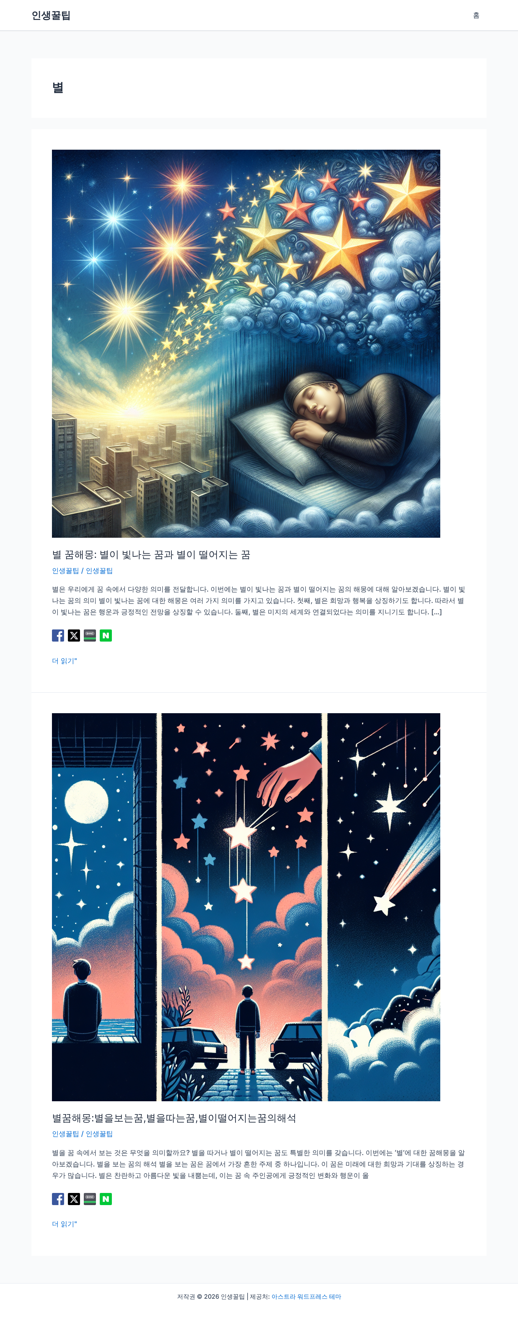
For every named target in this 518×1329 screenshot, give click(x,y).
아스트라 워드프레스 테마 (306, 1296)
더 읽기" (64, 661)
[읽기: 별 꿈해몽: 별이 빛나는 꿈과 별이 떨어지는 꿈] (246, 343)
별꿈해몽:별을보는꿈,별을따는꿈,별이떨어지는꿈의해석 (174, 1118)
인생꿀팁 (51, 15)
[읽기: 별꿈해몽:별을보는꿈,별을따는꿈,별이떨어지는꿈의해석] (246, 907)
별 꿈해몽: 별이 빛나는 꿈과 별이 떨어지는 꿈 (151, 554)
